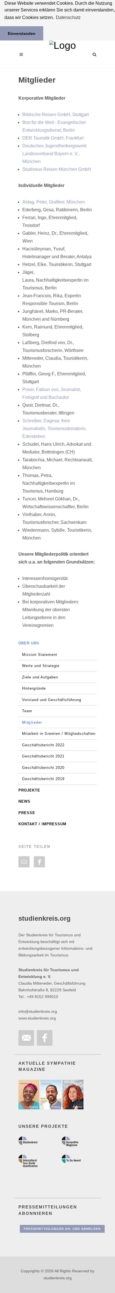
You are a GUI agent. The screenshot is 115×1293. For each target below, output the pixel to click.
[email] (24, 861)
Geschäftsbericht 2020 (43, 768)
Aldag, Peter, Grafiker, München (53, 202)
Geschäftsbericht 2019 (43, 779)
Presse (26, 813)
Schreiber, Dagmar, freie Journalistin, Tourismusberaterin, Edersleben (54, 428)
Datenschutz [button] (68, 17)
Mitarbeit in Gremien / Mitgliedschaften (58, 733)
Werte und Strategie (40, 666)
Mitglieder (32, 722)
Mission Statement (39, 655)
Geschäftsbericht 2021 (43, 756)
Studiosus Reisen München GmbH (56, 169)
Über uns (28, 643)
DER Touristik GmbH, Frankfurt (52, 138)
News (24, 801)
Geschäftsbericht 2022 (43, 745)
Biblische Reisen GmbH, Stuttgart (55, 114)
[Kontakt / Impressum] (26, 1038)
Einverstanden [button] (21, 33)
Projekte (29, 790)
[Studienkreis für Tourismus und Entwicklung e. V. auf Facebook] (44, 1038)
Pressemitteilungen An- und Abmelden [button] (62, 1228)
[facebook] (39, 861)
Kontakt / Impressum (42, 824)
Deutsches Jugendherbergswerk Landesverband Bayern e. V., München (54, 153)
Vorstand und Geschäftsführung (51, 700)
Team (27, 711)
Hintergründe (34, 688)
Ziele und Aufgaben (40, 677)
